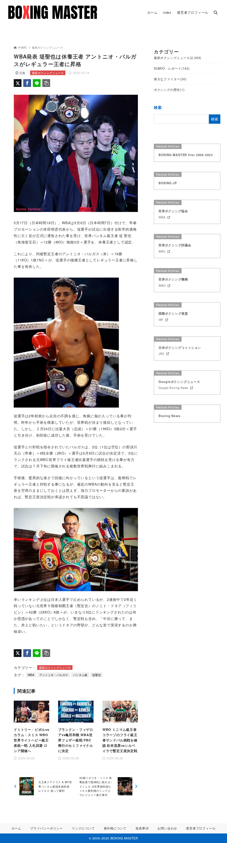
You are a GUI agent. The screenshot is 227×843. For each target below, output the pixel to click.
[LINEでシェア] (37, 83)
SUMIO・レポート (172, 68)
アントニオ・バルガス (53, 675)
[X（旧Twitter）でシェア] (18, 83)
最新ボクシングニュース (47, 47)
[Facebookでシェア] (27, 83)
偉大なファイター (170, 79)
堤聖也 (96, 675)
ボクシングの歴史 (169, 89)
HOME (22, 47)
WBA (31, 675)
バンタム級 (80, 675)
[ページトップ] (217, 833)
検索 (158, 107)
